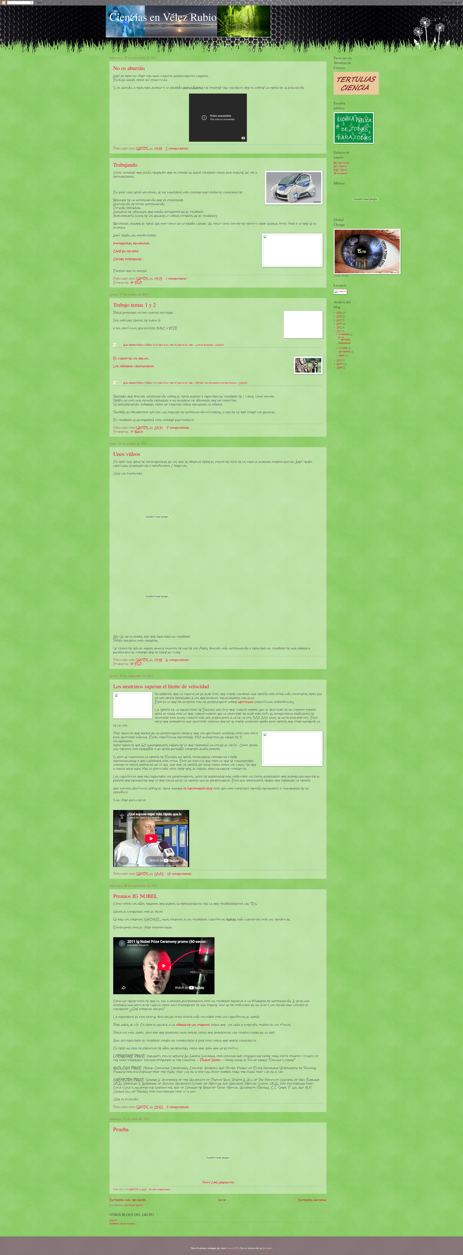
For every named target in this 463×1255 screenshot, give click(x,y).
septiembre (345, 352)
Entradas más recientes (127, 1200)
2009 (340, 364)
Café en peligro (126, 251)
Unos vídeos (126, 453)
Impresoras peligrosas (131, 243)
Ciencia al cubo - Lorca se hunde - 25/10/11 (200, 345)
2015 (339, 316)
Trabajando (125, 164)
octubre (343, 348)
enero (342, 355)
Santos (113, 1220)
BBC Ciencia (340, 170)
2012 (339, 327)
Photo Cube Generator (218, 1182)
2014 (339, 320)
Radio (141, 345)
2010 (339, 360)
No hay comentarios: (160, 1189)
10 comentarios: (180, 874)
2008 (340, 368)
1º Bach (137, 432)
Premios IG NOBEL (135, 895)
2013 (340, 324)
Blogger (267, 1248)
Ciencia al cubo (166, 345)
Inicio (222, 1200)
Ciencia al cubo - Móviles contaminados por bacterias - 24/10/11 (212, 383)
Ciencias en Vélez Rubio (163, 16)
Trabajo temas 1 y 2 (134, 304)
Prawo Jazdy (210, 1060)
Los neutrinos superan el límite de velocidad (161, 686)
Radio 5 (151, 345)
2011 (339, 331)
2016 (339, 313)
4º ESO (136, 283)
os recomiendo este (198, 788)
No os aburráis (129, 67)
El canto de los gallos (130, 358)
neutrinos (245, 702)
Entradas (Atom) (134, 1205)
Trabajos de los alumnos (122, 1224)
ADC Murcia (340, 166)
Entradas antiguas (312, 1200)
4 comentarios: (179, 1107)
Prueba (120, 1129)
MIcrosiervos (340, 173)
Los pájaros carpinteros (133, 366)
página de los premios (193, 1025)
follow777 (233, 1248)
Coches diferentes (127, 259)
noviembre (344, 334)
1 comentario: (177, 279)
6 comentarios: (178, 660)
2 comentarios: (178, 148)
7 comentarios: (178, 428)
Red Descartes (341, 163)
